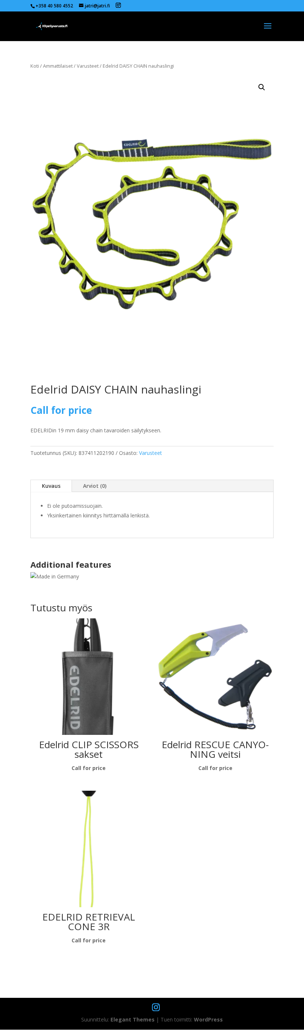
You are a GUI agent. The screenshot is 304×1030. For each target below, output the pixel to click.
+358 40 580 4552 (54, 6)
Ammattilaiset (58, 66)
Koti (34, 66)
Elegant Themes (132, 1019)
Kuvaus (51, 485)
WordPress (208, 1019)
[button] (261, 87)
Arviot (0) (94, 485)
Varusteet (88, 66)
